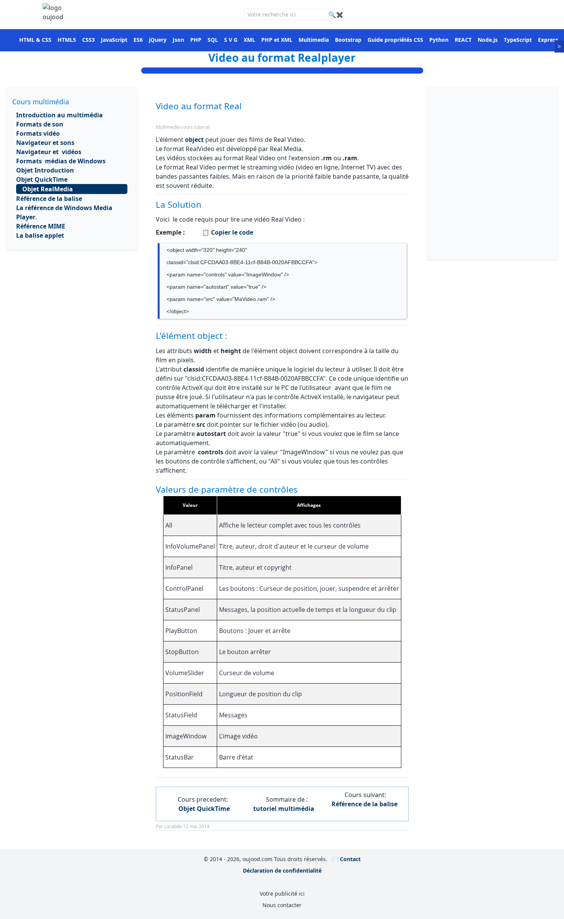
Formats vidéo (38, 133)
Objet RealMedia (47, 189)
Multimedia (313, 39)
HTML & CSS (35, 39)
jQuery (158, 39)
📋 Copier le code (226, 232)
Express (548, 39)
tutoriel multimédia (283, 808)
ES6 (138, 39)
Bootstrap (348, 39)
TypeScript (518, 39)
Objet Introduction (45, 170)
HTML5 (67, 39)
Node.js (488, 39)
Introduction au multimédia (59, 115)
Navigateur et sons (45, 142)
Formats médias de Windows (61, 161)
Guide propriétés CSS (395, 39)
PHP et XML (276, 39)
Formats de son (39, 124)
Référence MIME (40, 226)
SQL (213, 39)
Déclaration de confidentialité (282, 870)
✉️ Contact (346, 859)
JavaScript (114, 39)
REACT (463, 39)
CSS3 (88, 39)
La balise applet (40, 235)
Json (178, 39)
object (194, 139)
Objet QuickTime (42, 179)
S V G (230, 39)
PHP (195, 39)
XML (249, 39)
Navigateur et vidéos (48, 152)
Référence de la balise (49, 198)
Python (439, 39)
